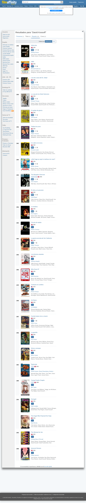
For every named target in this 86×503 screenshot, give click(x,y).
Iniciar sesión (6, 36)
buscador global (48, 466)
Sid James (43, 217)
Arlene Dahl (34, 215)
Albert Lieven (42, 249)
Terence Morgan (51, 408)
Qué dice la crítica (7, 105)
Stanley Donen (35, 52)
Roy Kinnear (48, 293)
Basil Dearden (34, 276)
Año (54, 41)
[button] (82, 31)
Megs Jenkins (50, 56)
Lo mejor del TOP (7, 129)
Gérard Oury (50, 341)
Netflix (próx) (6, 58)
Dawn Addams (42, 87)
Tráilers (26, 6)
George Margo (39, 280)
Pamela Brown (39, 359)
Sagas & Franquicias (8, 109)
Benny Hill (33, 278)
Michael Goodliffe (35, 217)
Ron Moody (46, 152)
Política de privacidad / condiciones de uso (42, 494)
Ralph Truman (51, 217)
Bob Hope (33, 135)
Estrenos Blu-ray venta (8, 50)
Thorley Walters (47, 233)
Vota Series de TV (7, 121)
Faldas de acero (36, 126)
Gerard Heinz (45, 375)
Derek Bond (34, 409)
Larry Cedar (41, 293)
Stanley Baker (47, 309)
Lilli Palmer (34, 247)
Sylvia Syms (40, 247)
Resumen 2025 (6, 146)
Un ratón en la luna (36, 143)
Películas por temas (8, 107)
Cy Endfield (34, 307)
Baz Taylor (34, 387)
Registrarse (81, 2)
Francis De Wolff (43, 88)
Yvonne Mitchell (48, 247)
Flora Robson (34, 459)
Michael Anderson (35, 68)
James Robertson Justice (43, 137)
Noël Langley (34, 406)
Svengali (33, 399)
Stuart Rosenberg (43, 371)
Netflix (4, 57)
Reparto (35, 36)
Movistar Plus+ (6, 62)
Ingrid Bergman (42, 54)
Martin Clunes (34, 166)
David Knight (42, 263)
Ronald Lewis (34, 249)
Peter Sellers (34, 119)
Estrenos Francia (7, 83)
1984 (32, 61)
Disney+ (5, 67)
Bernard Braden (46, 311)
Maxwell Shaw (34, 373)
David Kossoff (42, 56)
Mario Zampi (34, 355)
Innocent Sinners (36, 448)
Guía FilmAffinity (8, 110)
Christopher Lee (50, 87)
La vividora (34, 206)
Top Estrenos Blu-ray (8, 133)
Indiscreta (34, 45)
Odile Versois (34, 263)
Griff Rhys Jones (35, 170)
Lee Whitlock (40, 389)
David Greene (34, 371)
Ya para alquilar (6, 53)
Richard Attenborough (37, 309)
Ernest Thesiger (48, 280)
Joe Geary (33, 389)
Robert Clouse (35, 291)
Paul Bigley (34, 391)
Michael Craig (34, 341)
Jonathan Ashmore (42, 201)
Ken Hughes (34, 213)
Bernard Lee (34, 231)
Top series (5, 119)
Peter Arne (49, 249)
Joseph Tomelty (50, 263)
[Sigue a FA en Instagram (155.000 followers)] (83, 6)
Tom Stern (48, 373)
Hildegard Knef (35, 408)
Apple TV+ (5, 71)
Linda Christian (51, 103)
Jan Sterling (43, 70)
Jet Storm (34, 300)
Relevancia (48, 41)
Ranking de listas (7, 135)
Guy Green (34, 339)
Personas (20, 36)
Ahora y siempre (36, 348)
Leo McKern (43, 121)
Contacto (5, 155)
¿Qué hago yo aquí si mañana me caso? (43, 159)
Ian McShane (52, 389)
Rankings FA (10, 6)
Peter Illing (51, 265)
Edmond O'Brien (35, 70)
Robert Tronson (35, 229)
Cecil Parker (49, 54)
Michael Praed (52, 168)
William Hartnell (35, 121)
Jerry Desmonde (50, 425)
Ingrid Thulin (37, 375)
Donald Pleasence (42, 72)
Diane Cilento (41, 425)
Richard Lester (35, 150)
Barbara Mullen (51, 459)
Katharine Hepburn (42, 135)
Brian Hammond (51, 457)
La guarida (34, 332)
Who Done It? (35, 269)
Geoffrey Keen (45, 343)
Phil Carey (40, 215)
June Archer (34, 457)
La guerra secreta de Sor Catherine (41, 238)
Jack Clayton (34, 181)
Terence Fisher (35, 84)
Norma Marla (51, 88)
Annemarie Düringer (44, 325)
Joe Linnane (34, 426)
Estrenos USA (6, 79)
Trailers (4, 100)
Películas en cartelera (8, 44)
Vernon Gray (42, 357)
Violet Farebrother (44, 442)
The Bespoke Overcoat (38, 174)
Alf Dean (54, 183)
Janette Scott (34, 357)
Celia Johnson (35, 199)
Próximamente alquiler (8, 55)
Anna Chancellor (43, 168)
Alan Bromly (34, 423)
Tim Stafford (34, 293)
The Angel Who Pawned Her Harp (41, 416)
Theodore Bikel (35, 265)
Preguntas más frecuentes (27, 494)
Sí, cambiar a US (56, 10)
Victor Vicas (34, 323)
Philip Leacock (35, 455)
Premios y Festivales (8, 143)
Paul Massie (34, 87)
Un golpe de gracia (36, 110)
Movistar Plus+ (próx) (8, 64)
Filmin (4, 69)
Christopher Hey (42, 457)
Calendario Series (18, 6)
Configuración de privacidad (58, 494)
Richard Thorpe (35, 101)
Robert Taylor (34, 103)
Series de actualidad (8, 117)
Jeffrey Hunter (34, 325)
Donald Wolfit (34, 104)
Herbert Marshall (48, 215)
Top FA (4, 6)
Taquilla (4, 98)
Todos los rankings (7, 90)
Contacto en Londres (37, 284)
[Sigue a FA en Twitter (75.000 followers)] (81, 6)
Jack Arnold (34, 117)
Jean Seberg (41, 119)
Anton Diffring (42, 341)
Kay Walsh (48, 357)
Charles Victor (47, 359)
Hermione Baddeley (36, 311)
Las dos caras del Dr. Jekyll (39, 77)
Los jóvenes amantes (37, 254)
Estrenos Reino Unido (8, 81)
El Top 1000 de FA (7, 91)
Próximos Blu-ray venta (8, 51)
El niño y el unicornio (37, 190)
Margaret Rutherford (36, 152)
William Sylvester (42, 231)
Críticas (31, 6)
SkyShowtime (6, 72)
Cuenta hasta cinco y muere (39, 316)
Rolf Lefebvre (46, 327)
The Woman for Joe (37, 432)
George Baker (42, 441)
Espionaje (34, 364)
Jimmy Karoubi (51, 441)
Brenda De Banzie (36, 343)
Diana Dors (42, 199)
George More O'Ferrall (37, 439)
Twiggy (46, 389)
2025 (35, 6)
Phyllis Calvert (34, 56)
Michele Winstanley (45, 170)
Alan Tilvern (48, 183)
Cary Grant (34, 54)
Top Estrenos (6, 131)
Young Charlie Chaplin (38, 380)
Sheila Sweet (41, 426)
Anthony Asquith (35, 261)
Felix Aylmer (34, 425)
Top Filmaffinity (6, 128)
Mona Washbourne (42, 295)
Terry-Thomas (47, 153)
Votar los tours (6, 34)
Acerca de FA (6, 153)
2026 (39, 6)
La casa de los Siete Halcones (40, 94)
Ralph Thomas (35, 133)
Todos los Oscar (7, 145)
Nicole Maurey (42, 103)
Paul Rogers (41, 409)
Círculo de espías (36, 222)
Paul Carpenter (44, 265)
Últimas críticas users (8, 103)
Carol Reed (34, 197)
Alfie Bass (33, 183)
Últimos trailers (6, 102)
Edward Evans (49, 426)
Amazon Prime (6, 60)
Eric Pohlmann (50, 104)
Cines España (6, 46)
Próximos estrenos (7, 48)
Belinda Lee (40, 278)
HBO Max (5, 65)
